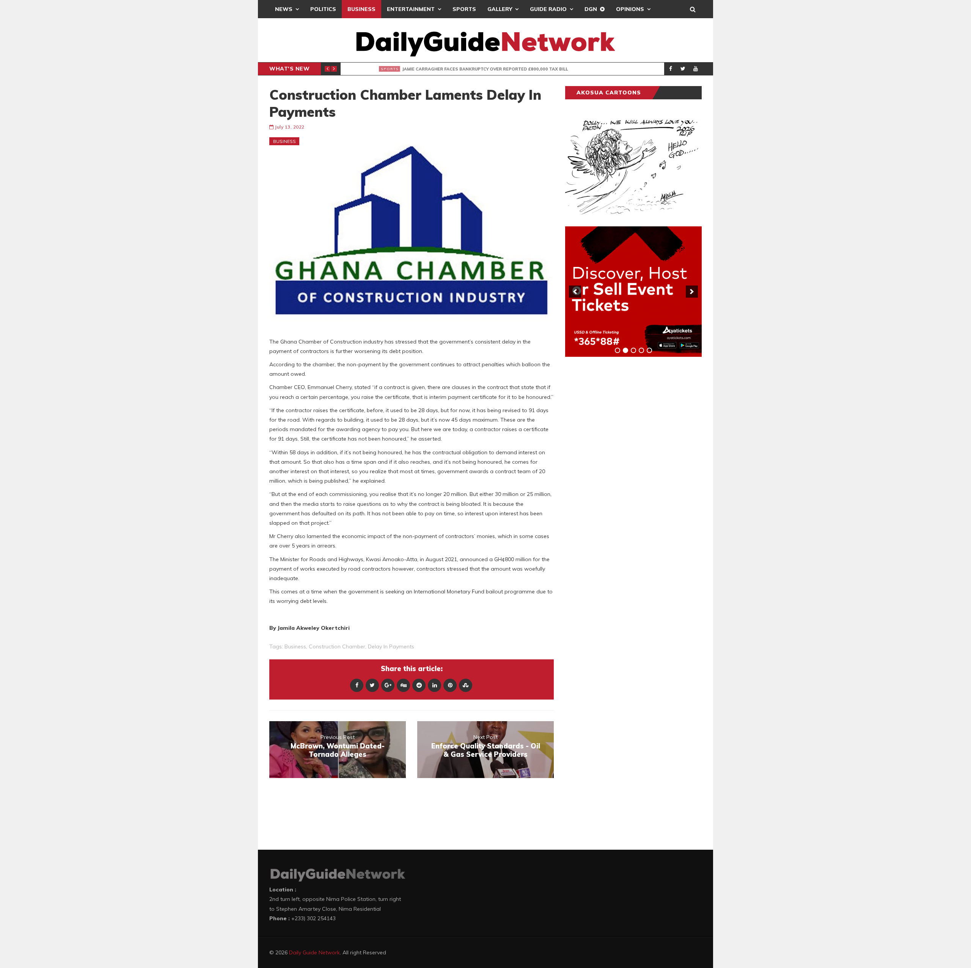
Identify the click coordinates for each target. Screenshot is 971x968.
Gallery (499, 9)
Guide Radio (548, 9)
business (295, 646)
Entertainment (411, 9)
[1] (617, 350)
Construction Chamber (337, 646)
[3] (633, 350)
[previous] (575, 292)
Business (361, 9)
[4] (641, 350)
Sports (464, 9)
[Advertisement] (622, 481)
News (283, 9)
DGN (590, 9)
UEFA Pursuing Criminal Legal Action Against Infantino (461, 69)
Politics (323, 9)
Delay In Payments (391, 646)
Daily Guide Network (314, 952)
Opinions (630, 9)
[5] (649, 350)
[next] (692, 292)
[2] (625, 350)
